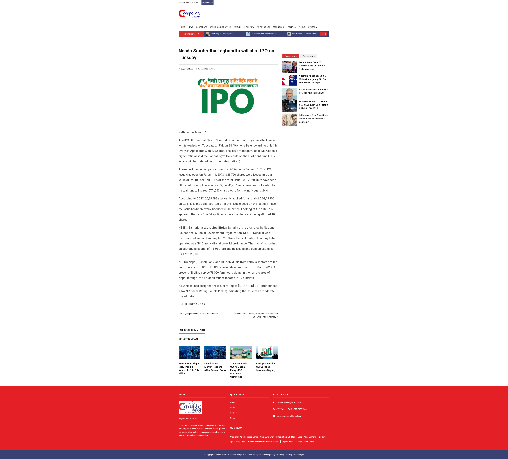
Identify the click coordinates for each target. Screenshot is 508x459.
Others (312, 27)
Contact (233, 413)
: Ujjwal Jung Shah (252, 437)
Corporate (201, 27)
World (302, 27)
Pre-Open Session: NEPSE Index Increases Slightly (266, 367)
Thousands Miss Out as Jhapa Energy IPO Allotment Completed (239, 370)
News (190, 27)
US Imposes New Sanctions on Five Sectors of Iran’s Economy (313, 118)
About (232, 407)
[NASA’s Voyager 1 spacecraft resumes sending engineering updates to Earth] (289, 34)
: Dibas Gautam (296, 437)
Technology (279, 27)
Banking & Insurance (220, 27)
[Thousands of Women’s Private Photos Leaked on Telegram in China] (208, 34)
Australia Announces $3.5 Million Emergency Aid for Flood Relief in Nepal (312, 79)
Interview (249, 27)
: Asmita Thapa (263, 441)
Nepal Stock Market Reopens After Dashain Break (215, 367)
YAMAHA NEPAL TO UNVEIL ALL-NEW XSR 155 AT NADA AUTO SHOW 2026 (313, 105)
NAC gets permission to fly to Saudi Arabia (199, 313)
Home (182, 27)
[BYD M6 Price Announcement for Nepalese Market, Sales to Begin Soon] (248, 34)
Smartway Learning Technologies (290, 454)
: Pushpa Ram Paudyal (298, 441)
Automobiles (263, 27)
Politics (292, 27)
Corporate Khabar (187, 69)
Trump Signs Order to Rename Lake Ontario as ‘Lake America (312, 65)
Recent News (291, 56)
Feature (238, 27)
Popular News (309, 56)
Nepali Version (207, 2)
